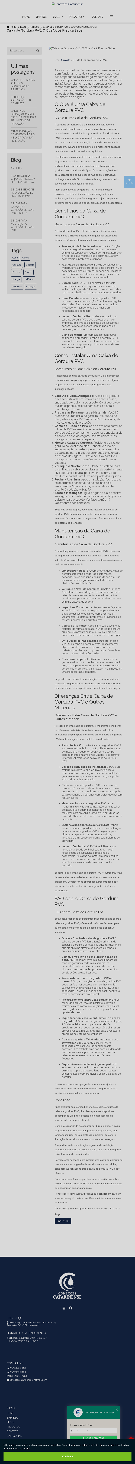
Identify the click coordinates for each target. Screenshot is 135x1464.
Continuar (67, 1456)
